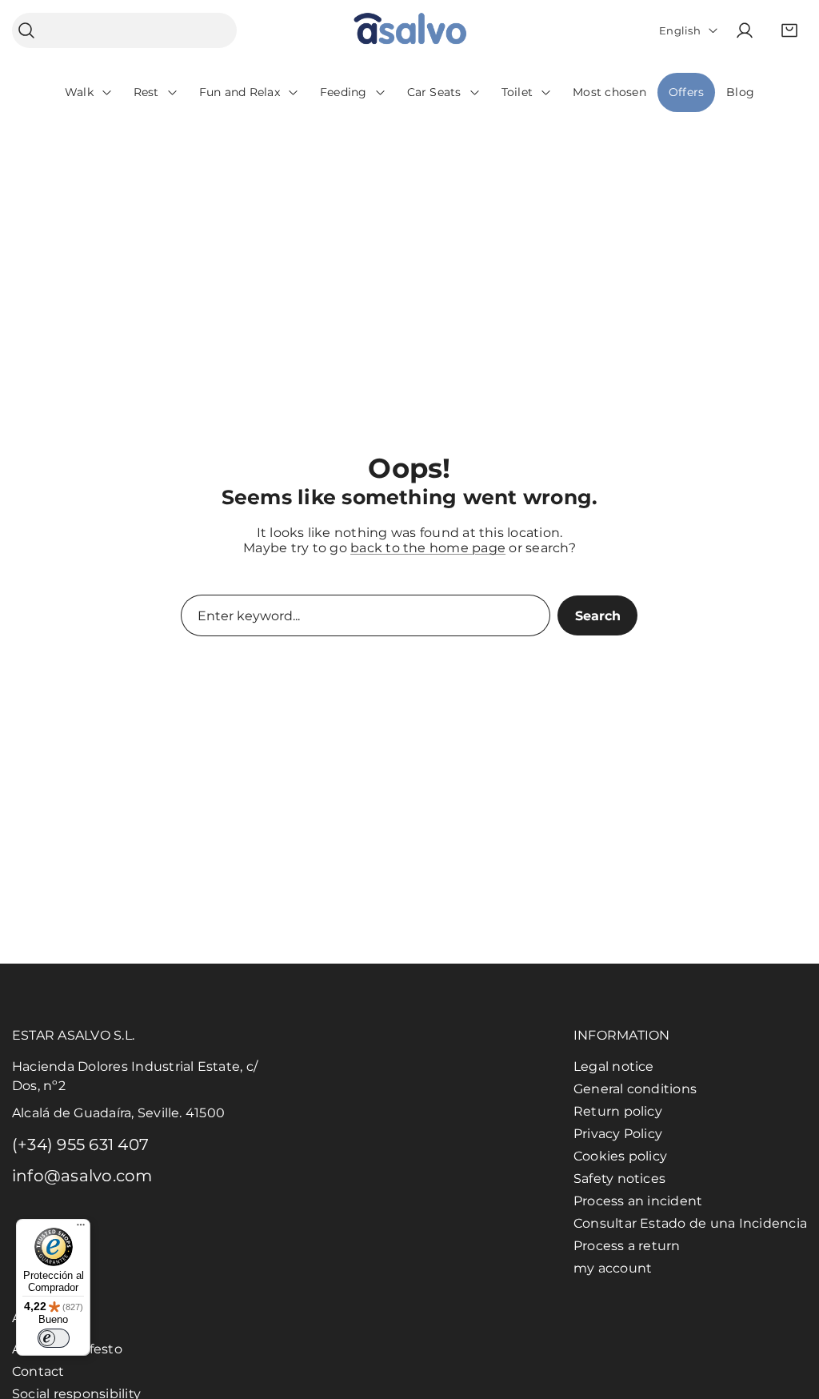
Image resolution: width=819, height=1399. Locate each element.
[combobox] (124, 30)
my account (612, 1268)
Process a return (627, 1245)
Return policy (617, 1111)
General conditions (635, 1088)
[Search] (26, 30)
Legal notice (613, 1066)
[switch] (54, 1338)
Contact (38, 1371)
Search (598, 615)
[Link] (410, 31)
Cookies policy (620, 1156)
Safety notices (619, 1178)
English (680, 30)
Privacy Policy (617, 1133)
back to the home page (427, 547)
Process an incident (638, 1201)
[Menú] (80, 1228)
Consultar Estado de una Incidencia (690, 1223)
